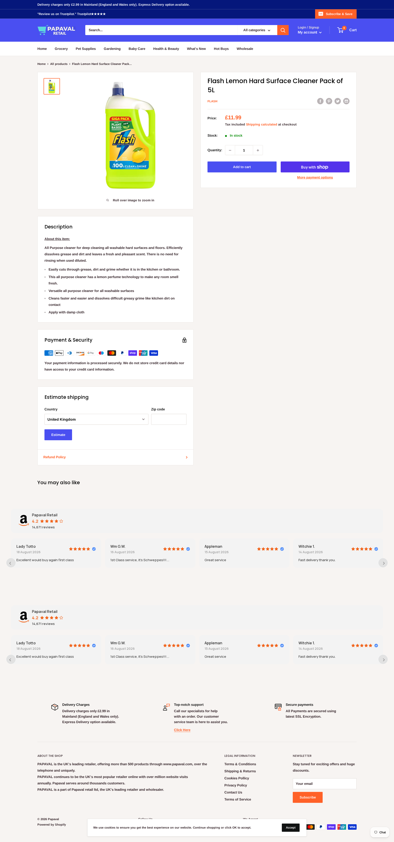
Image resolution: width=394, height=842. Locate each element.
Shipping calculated (261, 124)
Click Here (182, 730)
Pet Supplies (86, 49)
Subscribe (308, 797)
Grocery (61, 49)
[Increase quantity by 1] (258, 150)
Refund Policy (54, 457)
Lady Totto (26, 546)
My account (308, 32)
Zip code (158, 409)
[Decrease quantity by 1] (230, 150)
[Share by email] (346, 101)
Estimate (58, 435)
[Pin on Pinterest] (329, 101)
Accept (291, 827)
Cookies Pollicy (236, 778)
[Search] (283, 30)
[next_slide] (383, 562)
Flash (212, 101)
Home (42, 49)
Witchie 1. (306, 546)
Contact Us (233, 792)
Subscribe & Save (339, 14)
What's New (196, 49)
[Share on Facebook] (320, 101)
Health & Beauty (166, 49)
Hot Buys (221, 49)
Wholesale (245, 49)
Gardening (112, 49)
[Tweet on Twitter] (337, 101)
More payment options (315, 177)
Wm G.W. (117, 546)
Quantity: (214, 150)
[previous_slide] (11, 562)
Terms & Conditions (240, 764)
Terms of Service (237, 799)
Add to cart (242, 167)
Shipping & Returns (240, 771)
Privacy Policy (235, 785)
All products (58, 64)
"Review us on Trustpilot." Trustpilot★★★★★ (71, 14)
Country (50, 409)
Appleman (213, 546)
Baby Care (137, 49)
